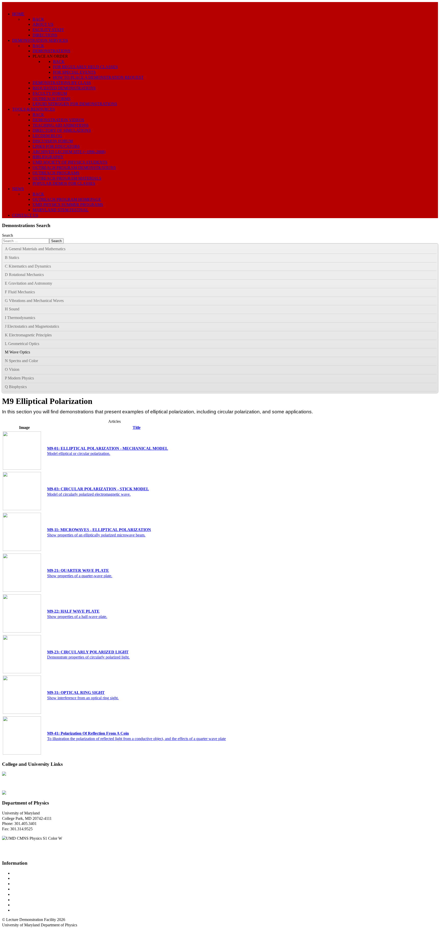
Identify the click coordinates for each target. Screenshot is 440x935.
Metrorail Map (23, 889)
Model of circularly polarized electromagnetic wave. (89, 494)
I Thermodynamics (20, 317)
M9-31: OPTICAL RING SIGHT (76, 692)
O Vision (12, 369)
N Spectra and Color (21, 361)
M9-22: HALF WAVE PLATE (73, 611)
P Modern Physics (19, 378)
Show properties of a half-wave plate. (77, 616)
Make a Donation (26, 900)
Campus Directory (27, 873)
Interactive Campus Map (32, 883)
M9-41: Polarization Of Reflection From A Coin (88, 733)
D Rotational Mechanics (24, 274)
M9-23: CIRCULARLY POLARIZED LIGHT (88, 652)
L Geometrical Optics (22, 343)
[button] (433, 249)
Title (137, 427)
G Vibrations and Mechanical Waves (34, 300)
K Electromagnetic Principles (28, 335)
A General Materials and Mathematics (35, 249)
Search (7, 235)
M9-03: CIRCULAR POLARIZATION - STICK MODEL (98, 489)
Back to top (11, 930)
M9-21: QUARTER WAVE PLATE (78, 570)
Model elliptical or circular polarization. (78, 453)
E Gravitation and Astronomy (28, 283)
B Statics (12, 257)
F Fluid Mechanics (20, 292)
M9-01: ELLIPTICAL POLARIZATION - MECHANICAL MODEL (107, 448)
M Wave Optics (17, 352)
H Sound (12, 309)
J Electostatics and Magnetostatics (32, 326)
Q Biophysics (16, 387)
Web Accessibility (26, 910)
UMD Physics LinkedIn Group (37, 905)
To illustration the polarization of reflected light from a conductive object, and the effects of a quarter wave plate (136, 738)
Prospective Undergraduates (34, 878)
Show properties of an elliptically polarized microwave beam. (96, 535)
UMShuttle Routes (27, 894)
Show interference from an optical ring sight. (83, 698)
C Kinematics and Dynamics (28, 266)
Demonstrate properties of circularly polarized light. (88, 657)
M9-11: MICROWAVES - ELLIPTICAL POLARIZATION (99, 530)
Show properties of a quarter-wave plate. (79, 576)
